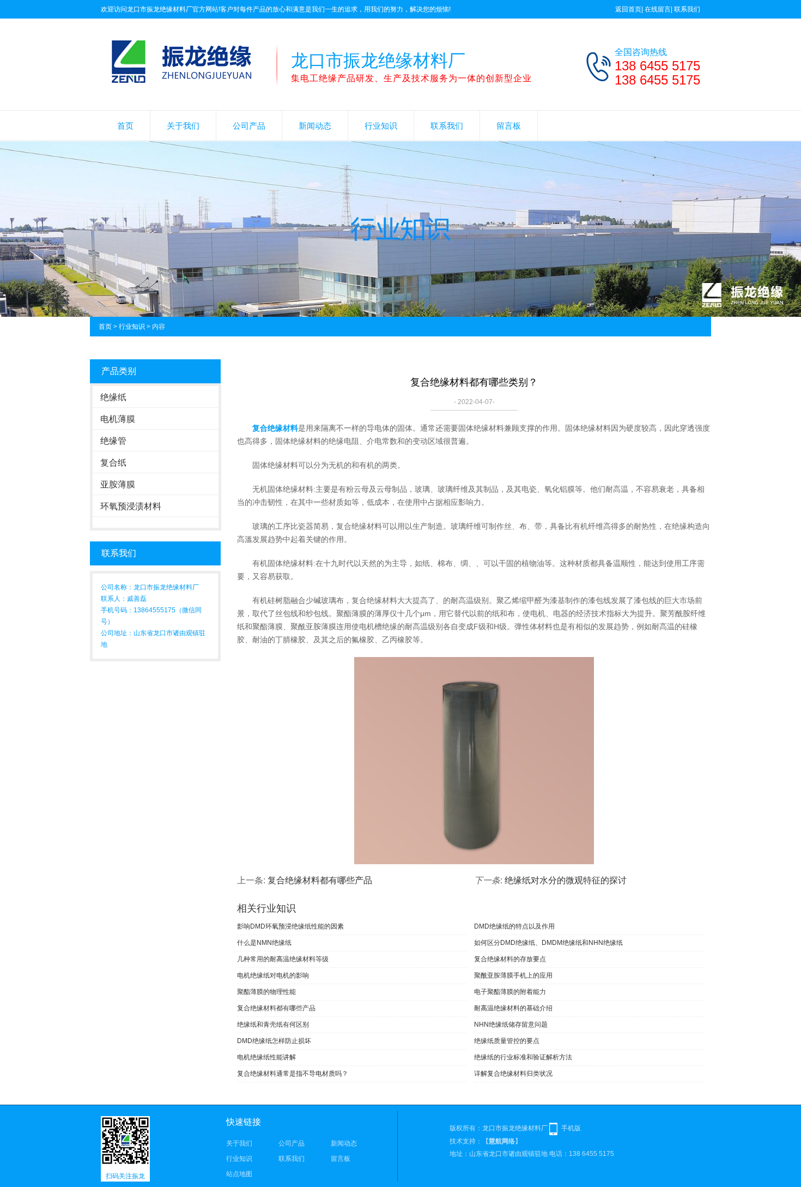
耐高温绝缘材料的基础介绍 (513, 1008)
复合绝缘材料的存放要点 (510, 959)
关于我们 (183, 125)
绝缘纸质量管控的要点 (506, 1041)
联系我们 (687, 9)
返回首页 (628, 9)
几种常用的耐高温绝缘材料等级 (283, 959)
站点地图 (239, 1174)
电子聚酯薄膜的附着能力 (510, 992)
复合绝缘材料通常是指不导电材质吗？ (292, 1073)
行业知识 (381, 125)
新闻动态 (315, 125)
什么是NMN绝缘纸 (264, 943)
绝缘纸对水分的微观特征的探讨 (566, 880)
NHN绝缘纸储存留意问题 (511, 1024)
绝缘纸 (113, 397)
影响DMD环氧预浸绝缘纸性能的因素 (290, 926)
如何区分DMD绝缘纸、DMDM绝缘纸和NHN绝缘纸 (548, 943)
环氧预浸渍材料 (130, 506)
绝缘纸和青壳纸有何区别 (273, 1024)
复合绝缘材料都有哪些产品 (320, 880)
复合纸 (113, 462)
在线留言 (658, 9)
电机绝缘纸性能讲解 (266, 1057)
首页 (125, 125)
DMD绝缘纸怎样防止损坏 (274, 1041)
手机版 (571, 1128)
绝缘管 (113, 440)
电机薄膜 (117, 419)
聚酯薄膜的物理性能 (266, 992)
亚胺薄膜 (117, 484)
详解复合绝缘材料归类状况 (513, 1073)
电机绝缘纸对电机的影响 (273, 975)
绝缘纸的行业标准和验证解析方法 (523, 1057)
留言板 (508, 125)
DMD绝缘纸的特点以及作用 (514, 926)
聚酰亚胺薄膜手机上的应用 (513, 975)
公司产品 (249, 125)
